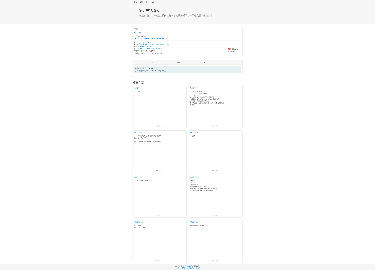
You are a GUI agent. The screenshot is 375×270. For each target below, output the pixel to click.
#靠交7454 (137, 32)
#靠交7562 (138, 177)
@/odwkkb (145, 47)
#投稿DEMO (146, 71)
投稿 (141, 2)
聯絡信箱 (192, 268)
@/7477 (147, 43)
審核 (147, 2)
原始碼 (198, 268)
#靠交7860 (194, 88)
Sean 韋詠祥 (190, 266)
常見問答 (177, 268)
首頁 (135, 2)
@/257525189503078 (153, 45)
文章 (152, 2)
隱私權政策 (185, 268)
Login (239, 2)
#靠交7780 (194, 222)
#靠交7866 (138, 133)
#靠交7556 (138, 88)
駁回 (150, 51)
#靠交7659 (194, 177)
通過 (143, 51)
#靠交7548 (138, 222)
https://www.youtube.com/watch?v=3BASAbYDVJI (149, 38)
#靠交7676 (194, 133)
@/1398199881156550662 (152, 48)
